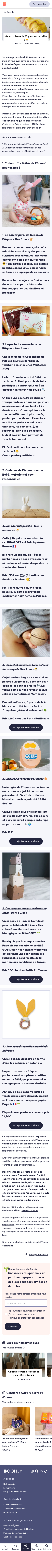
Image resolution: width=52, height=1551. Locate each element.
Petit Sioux (39, 365)
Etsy (22, 575)
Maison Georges (10, 1446)
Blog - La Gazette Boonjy (14, 1491)
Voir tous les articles (12, 1347)
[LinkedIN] (42, 1471)
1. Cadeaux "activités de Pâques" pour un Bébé (25, 144)
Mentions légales (11, 1525)
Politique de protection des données (26, 1317)
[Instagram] (33, 1471)
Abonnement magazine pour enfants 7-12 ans (15, 1440)
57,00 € (6, 1450)
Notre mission (9, 1484)
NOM (5, 369)
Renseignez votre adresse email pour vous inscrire (25, 1295)
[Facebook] (37, 1471)
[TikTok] (46, 1471)
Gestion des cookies (12, 1536)
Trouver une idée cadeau (14, 1508)
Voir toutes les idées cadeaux (16, 1402)
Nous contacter (10, 1512)
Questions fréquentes (13, 1504)
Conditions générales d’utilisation (18, 1529)
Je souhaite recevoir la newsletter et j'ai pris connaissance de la (27, 1314)
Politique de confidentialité (15, 1533)
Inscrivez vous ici (30, 1210)
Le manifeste (9, 1488)
